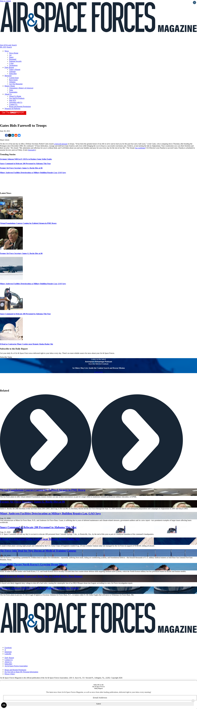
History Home (10, 86)
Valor (11, 90)
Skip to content (5, 1)
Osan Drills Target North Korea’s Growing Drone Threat (33, 564)
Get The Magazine (16, 84)
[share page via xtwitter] (9, 136)
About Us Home (15, 96)
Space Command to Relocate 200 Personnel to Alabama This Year (25, 314)
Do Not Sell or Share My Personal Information (21, 672)
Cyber (11, 63)
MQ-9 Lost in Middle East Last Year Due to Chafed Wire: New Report (41, 576)
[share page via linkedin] (12, 136)
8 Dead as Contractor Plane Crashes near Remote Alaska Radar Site (26, 344)
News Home (13, 53)
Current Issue (14, 78)
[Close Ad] (193, 701)
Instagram (8, 652)
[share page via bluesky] (19, 136)
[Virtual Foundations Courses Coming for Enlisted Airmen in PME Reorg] (11, 219)
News (7, 51)
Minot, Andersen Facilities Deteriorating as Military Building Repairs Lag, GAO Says (33, 284)
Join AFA (3, 45)
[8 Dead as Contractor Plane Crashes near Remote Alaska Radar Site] (11, 340)
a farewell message (60, 144)
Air (10, 55)
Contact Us (13, 104)
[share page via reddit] (16, 136)
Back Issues (13, 80)
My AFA (3, 47)
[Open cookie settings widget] (4, 705)
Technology (13, 65)
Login (9, 45)
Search (14, 45)
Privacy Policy (10, 674)
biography (31, 150)
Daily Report (9, 67)
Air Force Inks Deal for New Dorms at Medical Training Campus (38, 550)
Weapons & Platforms (12, 108)
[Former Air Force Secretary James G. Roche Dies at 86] (11, 249)
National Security (15, 61)
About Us (8, 94)
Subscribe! (13, 74)
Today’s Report (14, 69)
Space (11, 57)
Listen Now (98, 372)
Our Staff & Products (16, 98)
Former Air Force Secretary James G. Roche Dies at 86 (21, 253)
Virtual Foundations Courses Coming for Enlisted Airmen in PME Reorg (28, 223)
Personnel (12, 59)
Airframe (12, 71)
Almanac (12, 82)
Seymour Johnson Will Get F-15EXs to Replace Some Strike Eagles (39, 587)
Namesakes (13, 92)
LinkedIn (8, 654)
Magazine (8, 76)
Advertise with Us (15, 102)
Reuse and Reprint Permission (20, 106)
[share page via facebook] (6, 136)
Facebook (8, 648)
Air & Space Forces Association (16, 666)
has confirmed (140, 148)
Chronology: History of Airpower (21, 88)
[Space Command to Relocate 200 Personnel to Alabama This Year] (11, 309)
